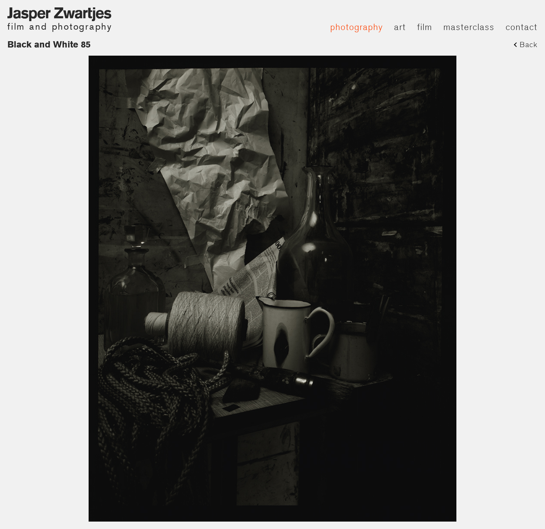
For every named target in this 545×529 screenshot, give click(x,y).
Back (529, 44)
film (424, 27)
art (400, 27)
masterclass (469, 27)
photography (356, 27)
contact (522, 27)
